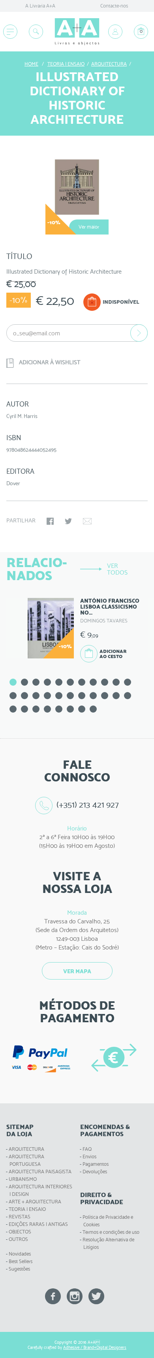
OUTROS (18, 1239)
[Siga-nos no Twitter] (96, 1296)
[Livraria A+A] (77, 31)
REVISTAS (19, 1217)
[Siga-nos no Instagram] (75, 1296)
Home (31, 64)
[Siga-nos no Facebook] (53, 1296)
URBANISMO (23, 1179)
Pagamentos (96, 1164)
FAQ (87, 1149)
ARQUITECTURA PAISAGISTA (40, 1172)
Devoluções (95, 1172)
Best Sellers (20, 1261)
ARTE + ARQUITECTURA (35, 1202)
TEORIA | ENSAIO (27, 1209)
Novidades (20, 1254)
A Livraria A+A (40, 6)
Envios (89, 1156)
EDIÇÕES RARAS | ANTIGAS (38, 1224)
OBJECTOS (20, 1232)
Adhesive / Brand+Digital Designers (94, 1347)
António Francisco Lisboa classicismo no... (109, 607)
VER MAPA (77, 971)
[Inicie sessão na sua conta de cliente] (115, 32)
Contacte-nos (114, 6)
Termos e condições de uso (111, 1232)
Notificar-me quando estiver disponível (139, 333)
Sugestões (19, 1269)
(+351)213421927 (87, 805)
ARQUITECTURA (26, 1149)
